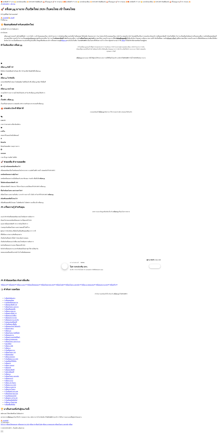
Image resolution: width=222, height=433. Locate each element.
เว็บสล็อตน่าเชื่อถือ (11, 324)
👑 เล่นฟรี (11, 18)
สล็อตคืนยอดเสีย (10, 309)
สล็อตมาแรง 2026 (10, 385)
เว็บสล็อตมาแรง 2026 (11, 359)
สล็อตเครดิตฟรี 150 (11, 304)
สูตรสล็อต (8, 343)
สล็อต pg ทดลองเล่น (49, 424)
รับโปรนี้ (155, 266)
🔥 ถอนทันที (4, 18)
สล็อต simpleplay (10, 356)
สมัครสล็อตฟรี (9, 372)
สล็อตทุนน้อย (9, 354)
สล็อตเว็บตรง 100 (10, 352)
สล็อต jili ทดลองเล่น (11, 339)
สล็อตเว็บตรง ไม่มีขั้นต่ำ (12, 333)
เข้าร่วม (13, 4)
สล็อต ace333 (9, 380)
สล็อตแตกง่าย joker (11, 317)
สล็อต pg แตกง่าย (10, 387)
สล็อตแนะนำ (9, 378)
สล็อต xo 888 (9, 346)
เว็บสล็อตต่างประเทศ (11, 391)
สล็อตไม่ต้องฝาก (10, 298)
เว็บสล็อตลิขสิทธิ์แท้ (11, 400)
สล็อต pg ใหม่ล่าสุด (11, 402)
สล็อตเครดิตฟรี (9, 370)
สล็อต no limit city (10, 311)
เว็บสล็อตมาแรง (10, 350)
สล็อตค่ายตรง (9, 328)
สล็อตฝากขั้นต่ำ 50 (11, 313)
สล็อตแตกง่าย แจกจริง (12, 320)
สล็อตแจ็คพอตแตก (12, 424)
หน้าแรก (3, 424)
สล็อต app (8, 330)
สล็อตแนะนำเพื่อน (10, 315)
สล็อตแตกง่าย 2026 (23, 424)
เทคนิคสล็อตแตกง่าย (11, 302)
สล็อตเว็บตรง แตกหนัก (12, 376)
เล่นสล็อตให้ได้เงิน (10, 361)
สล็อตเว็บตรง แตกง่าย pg (12, 341)
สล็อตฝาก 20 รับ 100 (11, 398)
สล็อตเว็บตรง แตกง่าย (11, 307)
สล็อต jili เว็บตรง (10, 389)
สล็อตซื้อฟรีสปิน (10, 404)
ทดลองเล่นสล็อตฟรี (11, 322)
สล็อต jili (32, 424)
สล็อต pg (64, 40)
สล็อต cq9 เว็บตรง (10, 383)
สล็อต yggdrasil (9, 365)
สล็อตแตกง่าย (9, 335)
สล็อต (123, 40)
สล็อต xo (8, 348)
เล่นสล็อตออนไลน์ (10, 396)
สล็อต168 (8, 367)
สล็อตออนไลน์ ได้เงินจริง (12, 326)
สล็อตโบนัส (38, 424)
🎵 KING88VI (5, 4)
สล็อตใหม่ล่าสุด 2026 (11, 393)
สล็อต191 (8, 363)
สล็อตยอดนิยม (9, 300)
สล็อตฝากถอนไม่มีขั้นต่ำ (12, 337)
